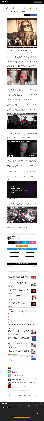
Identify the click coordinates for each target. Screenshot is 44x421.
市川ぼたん (24, 395)
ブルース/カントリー (20, 270)
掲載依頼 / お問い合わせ (39, 407)
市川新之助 (19, 395)
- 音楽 (20, 405)
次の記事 (34, 266)
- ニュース (28, 406)
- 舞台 (20, 406)
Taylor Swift (27, 270)
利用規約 (37, 409)
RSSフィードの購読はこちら (22, 245)
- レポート (28, 408)
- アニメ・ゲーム (21, 409)
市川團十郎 (14, 395)
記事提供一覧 (37, 406)
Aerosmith (10, 270)
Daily (12, 311)
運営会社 (37, 405)
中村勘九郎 (34, 395)
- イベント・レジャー (21, 407)
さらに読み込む (22, 390)
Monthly (32, 311)
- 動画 (28, 405)
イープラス (8, 400)
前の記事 (10, 266)
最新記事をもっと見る (33, 362)
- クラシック (20, 408)
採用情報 (37, 408)
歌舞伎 (10, 395)
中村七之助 (29, 395)
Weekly (22, 311)
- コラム (28, 409)
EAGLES (14, 270)
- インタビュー (29, 407)
